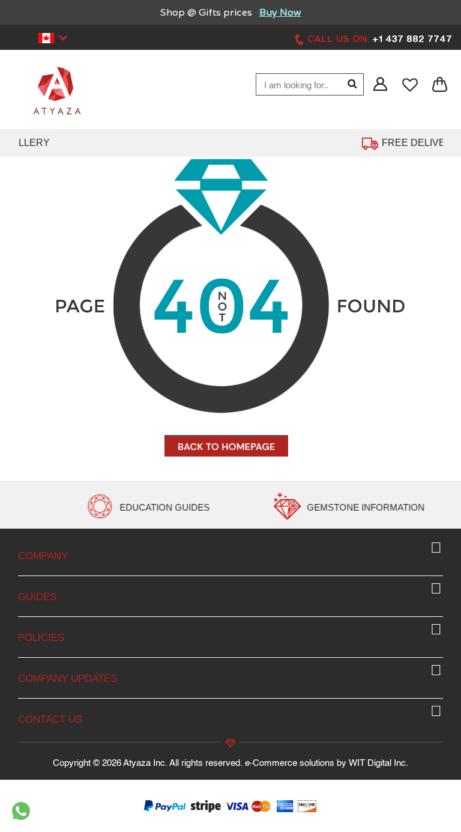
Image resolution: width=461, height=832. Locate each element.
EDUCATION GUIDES (286, 507)
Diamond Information (88, 507)
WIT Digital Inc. (378, 763)
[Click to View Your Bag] (440, 85)
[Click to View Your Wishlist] (411, 85)
